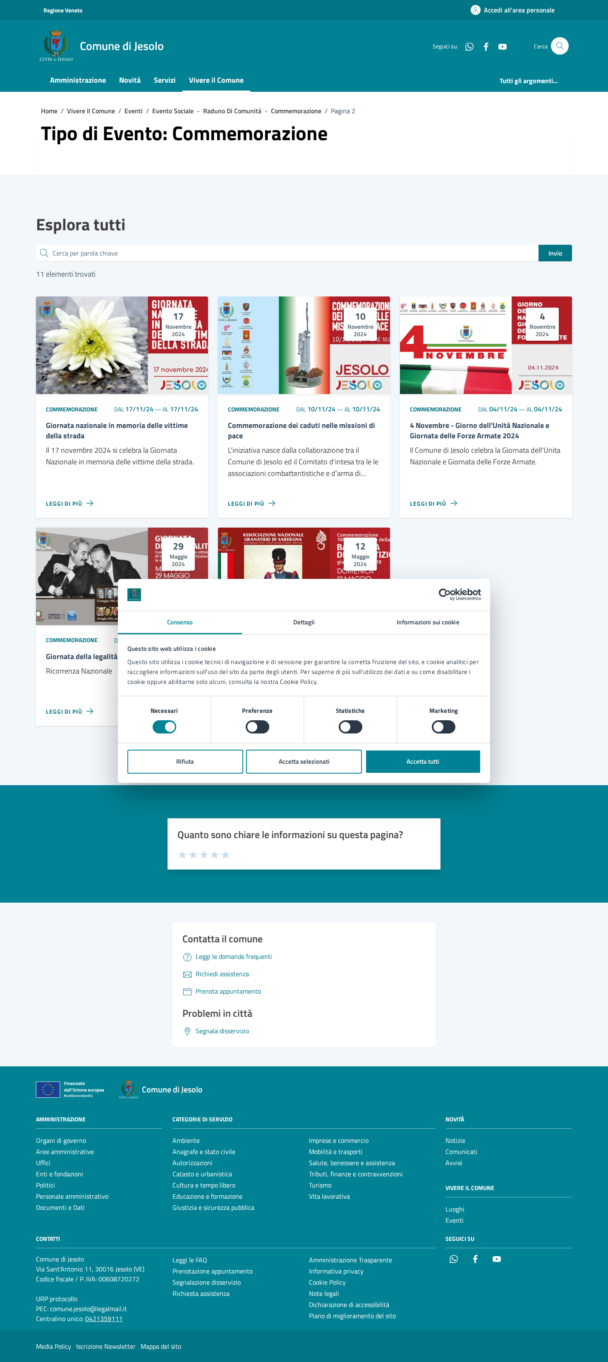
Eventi (454, 1220)
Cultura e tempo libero (203, 1185)
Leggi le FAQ (189, 1260)
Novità (130, 80)
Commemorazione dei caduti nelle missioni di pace (301, 431)
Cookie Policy (327, 1282)
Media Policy (53, 1346)
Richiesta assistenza (201, 1293)
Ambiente (186, 1140)
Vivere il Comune (216, 80)
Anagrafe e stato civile (203, 1152)
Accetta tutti (423, 761)
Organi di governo (61, 1140)
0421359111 (103, 1319)
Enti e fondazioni (59, 1174)
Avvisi (453, 1163)
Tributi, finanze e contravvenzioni (356, 1174)
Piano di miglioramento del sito (352, 1316)
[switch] (257, 727)
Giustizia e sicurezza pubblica (213, 1207)
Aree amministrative (65, 1152)
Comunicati (461, 1152)
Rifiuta (185, 761)
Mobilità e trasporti (336, 1152)
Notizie (455, 1140)
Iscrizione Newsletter (106, 1346)
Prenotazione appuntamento (212, 1271)
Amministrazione (78, 80)
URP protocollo (56, 1299)
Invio (555, 253)
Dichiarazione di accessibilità (349, 1304)
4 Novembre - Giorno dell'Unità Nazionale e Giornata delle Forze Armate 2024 (479, 431)
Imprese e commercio (339, 1140)
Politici (45, 1185)
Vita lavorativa (329, 1196)
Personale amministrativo (72, 1196)
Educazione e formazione (207, 1196)
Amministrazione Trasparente (350, 1260)
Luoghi (454, 1209)
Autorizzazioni (192, 1163)
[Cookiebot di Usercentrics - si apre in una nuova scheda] (445, 594)
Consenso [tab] (180, 622)
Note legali (324, 1293)
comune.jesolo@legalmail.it (88, 1309)
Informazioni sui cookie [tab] (428, 622)
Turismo (320, 1185)
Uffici (43, 1163)
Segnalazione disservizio (206, 1282)
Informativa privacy (336, 1271)
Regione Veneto (62, 10)
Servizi (165, 80)
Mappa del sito (161, 1346)
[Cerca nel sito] (560, 46)
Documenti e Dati (60, 1207)
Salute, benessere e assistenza (352, 1163)
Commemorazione (72, 409)
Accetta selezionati (304, 761)
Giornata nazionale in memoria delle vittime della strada (117, 431)
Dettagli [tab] (304, 622)
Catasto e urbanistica (202, 1174)
